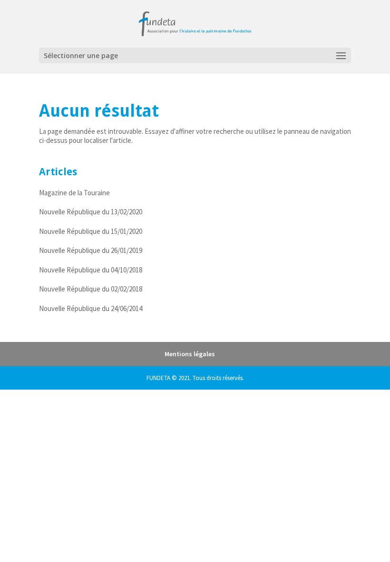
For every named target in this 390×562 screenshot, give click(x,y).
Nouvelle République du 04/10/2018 (90, 269)
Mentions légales (190, 354)
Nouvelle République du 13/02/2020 (90, 211)
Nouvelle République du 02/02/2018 (90, 288)
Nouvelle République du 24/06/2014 (90, 308)
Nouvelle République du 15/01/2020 (90, 231)
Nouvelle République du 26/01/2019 (90, 250)
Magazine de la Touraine (74, 192)
